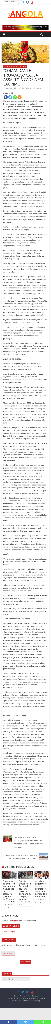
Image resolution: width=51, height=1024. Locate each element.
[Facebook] (6, 97)
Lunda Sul (23, 66)
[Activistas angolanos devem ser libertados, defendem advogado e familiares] (41, 872)
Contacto (35, 996)
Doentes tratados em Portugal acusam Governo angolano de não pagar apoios (25, 890)
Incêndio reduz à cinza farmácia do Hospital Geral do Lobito (21, 857)
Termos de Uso (25, 996)
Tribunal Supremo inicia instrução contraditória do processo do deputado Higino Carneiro (28, 842)
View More (25, 961)
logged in (16, 920)
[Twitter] (10, 97)
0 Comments (36, 88)
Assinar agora (8, 953)
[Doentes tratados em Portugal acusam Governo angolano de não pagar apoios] (25, 872)
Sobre (16, 996)
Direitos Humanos (11, 66)
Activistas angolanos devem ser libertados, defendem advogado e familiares (41, 889)
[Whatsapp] (15, 97)
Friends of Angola (8, 932)
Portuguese (11, 1)
